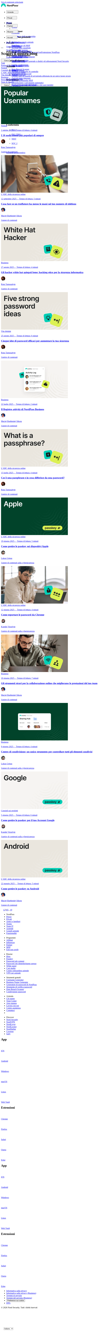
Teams (9, 924)
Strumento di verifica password (19, 987)
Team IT (9, 926)
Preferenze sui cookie (15, 1301)
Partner (9, 945)
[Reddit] (2, 1320)
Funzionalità (11, 933)
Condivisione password (16, 992)
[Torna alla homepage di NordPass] (10, 7)
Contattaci (10, 1010)
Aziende (9, 928)
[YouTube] (2, 1317)
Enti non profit (12, 949)
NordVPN (10, 1022)
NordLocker (11, 1027)
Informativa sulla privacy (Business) (21, 1293)
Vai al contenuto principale (12, 2)
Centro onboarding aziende (17, 971)
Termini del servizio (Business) (19, 1298)
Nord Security (12, 1019)
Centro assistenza (13, 1008)
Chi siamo (10, 998)
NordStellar (11, 1029)
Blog (8, 956)
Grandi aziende (12, 931)
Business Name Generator (17, 982)
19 (11, 910)
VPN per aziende (13, 973)
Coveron (10, 1031)
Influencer (10, 942)
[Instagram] (2, 1323)
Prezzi (8, 23)
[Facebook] (2, 1315)
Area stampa (11, 1003)
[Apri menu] (2, 47)
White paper (11, 966)
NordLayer (11, 1024)
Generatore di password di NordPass (21, 984)
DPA (8, 1303)
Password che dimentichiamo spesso (21, 963)
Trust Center (11, 1001)
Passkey (9, 959)
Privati (9, 919)
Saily (8, 1034)
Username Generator (15, 980)
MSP (8, 947)
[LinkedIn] (2, 1325)
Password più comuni (15, 961)
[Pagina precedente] (2, 910)
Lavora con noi (12, 1006)
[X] (2, 1312)
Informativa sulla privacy (16, 1291)
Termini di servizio (14, 1295)
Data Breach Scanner (15, 989)
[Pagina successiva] (13, 910)
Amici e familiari (13, 921)
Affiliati (9, 940)
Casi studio (11, 968)
